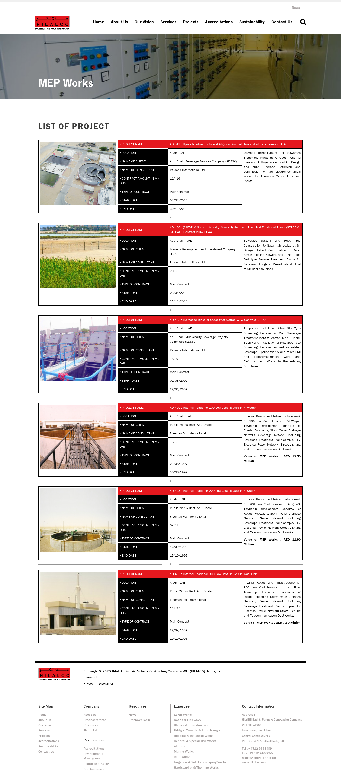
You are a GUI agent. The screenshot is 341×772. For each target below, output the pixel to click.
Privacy (88, 683)
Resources (91, 725)
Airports (179, 746)
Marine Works (184, 751)
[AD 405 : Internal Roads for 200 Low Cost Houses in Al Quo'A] (78, 520)
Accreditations (219, 22)
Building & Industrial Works (193, 736)
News (296, 7)
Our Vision (144, 22)
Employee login (139, 720)
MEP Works (182, 757)
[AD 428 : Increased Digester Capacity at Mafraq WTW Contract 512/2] (78, 349)
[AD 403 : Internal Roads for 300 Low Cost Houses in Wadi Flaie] (78, 603)
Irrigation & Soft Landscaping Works (200, 762)
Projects (191, 22)
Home (98, 22)
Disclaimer (106, 683)
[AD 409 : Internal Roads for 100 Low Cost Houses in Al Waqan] (78, 437)
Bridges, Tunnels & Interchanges (197, 730)
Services (169, 22)
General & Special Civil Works (195, 741)
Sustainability (252, 22)
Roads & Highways (187, 720)
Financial (90, 730)
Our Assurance (94, 769)
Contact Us (281, 22)
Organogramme (95, 720)
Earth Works (183, 714)
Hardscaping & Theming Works (196, 767)
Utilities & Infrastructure (191, 725)
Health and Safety (96, 764)
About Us (119, 22)
